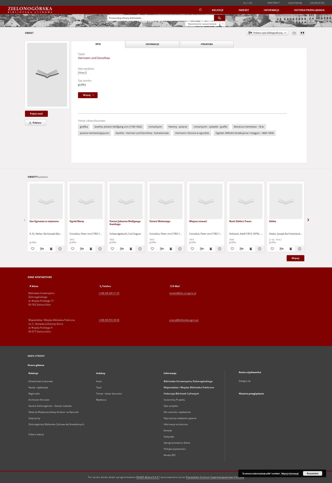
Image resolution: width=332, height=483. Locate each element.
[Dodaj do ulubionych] (294, 32)
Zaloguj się (317, 2)
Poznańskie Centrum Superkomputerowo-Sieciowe (215, 477)
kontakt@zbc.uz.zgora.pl (182, 293)
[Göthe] (285, 201)
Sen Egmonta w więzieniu (44, 221)
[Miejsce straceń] (205, 201)
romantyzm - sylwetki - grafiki (210, 126)
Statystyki (169, 436)
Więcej (295, 258)
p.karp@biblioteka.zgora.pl (183, 320)
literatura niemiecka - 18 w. (249, 126)
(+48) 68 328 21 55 (109, 293)
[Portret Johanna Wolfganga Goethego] (126, 201)
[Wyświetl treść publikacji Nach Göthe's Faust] (250, 248)
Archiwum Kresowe (38, 399)
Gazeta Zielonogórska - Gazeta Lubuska (50, 405)
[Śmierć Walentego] (166, 201)
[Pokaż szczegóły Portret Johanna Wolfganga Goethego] (139, 248)
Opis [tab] (98, 44)
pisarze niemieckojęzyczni (94, 133)
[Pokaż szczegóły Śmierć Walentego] (179, 248)
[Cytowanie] (302, 32)
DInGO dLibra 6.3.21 (148, 477)
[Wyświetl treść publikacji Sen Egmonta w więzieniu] (50, 248)
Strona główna (36, 365)
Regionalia (34, 393)
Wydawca (101, 399)
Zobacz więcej (36, 434)
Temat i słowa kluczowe (109, 393)
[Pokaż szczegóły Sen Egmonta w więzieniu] (59, 248)
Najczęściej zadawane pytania (180, 418)
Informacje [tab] (152, 44)
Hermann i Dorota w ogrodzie (192, 133)
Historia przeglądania (309, 10)
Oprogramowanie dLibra (177, 442)
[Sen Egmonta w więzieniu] (46, 201)
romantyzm (155, 126)
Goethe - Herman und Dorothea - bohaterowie (142, 133)
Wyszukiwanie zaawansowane (202, 23)
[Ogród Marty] (86, 201)
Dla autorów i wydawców (177, 412)
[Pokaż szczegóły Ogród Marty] (99, 248)
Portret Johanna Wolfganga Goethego (125, 223)
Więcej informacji (290, 473)
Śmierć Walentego (159, 221)
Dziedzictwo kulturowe (40, 381)
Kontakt (168, 430)
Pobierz (36, 122)
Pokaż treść (36, 113)
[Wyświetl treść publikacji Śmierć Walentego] (170, 248)
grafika (82, 84)
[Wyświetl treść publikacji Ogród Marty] (90, 248)
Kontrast (274, 2)
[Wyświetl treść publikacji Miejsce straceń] (210, 248)
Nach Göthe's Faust (240, 221)
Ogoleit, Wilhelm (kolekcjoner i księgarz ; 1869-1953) (245, 133)
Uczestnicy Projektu (174, 399)
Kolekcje (218, 10)
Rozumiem (313, 473)
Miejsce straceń (198, 221)
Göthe (272, 221)
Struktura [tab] (207, 44)
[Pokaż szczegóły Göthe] (299, 248)
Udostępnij (295, 3)
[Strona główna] (200, 10)
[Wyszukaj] (219, 18)
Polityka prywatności (175, 449)
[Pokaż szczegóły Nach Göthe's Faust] (259, 248)
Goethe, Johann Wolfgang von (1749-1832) (118, 126)
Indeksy (244, 10)
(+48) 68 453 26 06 (109, 320)
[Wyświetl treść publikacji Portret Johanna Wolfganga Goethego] (130, 248)
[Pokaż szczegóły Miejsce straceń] (219, 248)
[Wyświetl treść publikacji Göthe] (290, 248)
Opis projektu (171, 405)
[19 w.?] (82, 72)
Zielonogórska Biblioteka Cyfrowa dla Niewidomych (56, 424)
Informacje (271, 10)
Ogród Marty (77, 221)
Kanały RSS (170, 455)
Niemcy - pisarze (177, 126)
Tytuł (98, 387)
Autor (99, 381)
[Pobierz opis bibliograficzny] (41, 248)
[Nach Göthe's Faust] (245, 201)
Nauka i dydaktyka (38, 387)
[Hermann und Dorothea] (47, 75)
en (250, 3)
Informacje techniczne (176, 424)
